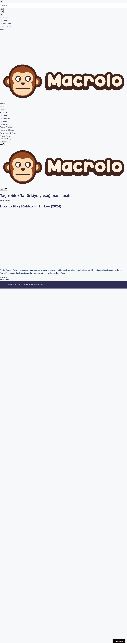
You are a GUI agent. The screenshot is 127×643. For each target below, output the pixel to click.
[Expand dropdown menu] (9, 118)
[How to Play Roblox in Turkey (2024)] (38, 238)
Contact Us (4, 115)
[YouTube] (3, 145)
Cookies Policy (5, 139)
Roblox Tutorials (6, 127)
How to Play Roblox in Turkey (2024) (30, 206)
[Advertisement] (63, 46)
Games (2, 109)
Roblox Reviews (6, 124)
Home (2, 106)
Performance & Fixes (8, 133)
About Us (3, 112)
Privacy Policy (5, 136)
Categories (4, 118)
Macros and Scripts (7, 130)
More (2, 103)
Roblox (2, 121)
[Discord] (1, 145)
